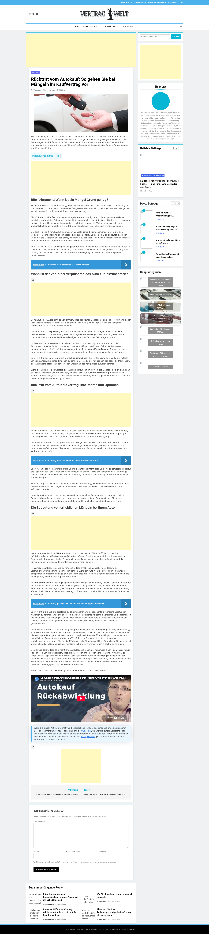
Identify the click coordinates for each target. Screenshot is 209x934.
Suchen (176, 36)
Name (37, 851)
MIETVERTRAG (128, 27)
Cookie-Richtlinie (139, 2)
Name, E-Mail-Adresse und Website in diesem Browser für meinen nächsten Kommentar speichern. (76, 862)
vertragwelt (37, 90)
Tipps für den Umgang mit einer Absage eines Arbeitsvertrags (167, 243)
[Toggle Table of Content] (57, 156)
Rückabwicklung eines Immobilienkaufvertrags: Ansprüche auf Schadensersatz (60, 897)
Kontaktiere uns (126, 2)
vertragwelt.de (88, 736)
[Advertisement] (81, 50)
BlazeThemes (129, 929)
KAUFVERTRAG (110, 27)
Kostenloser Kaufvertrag (153, 175)
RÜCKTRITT (85, 731)
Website (102, 851)
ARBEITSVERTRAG (90, 27)
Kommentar (39, 822)
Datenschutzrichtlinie (156, 2)
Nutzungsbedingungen (174, 2)
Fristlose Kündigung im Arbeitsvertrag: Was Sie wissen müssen (166, 216)
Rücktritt (35, 72)
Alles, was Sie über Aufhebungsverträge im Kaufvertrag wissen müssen (114, 912)
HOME (76, 27)
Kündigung (160, 219)
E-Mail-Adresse (73, 851)
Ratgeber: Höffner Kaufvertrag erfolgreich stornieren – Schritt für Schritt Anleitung (59, 912)
